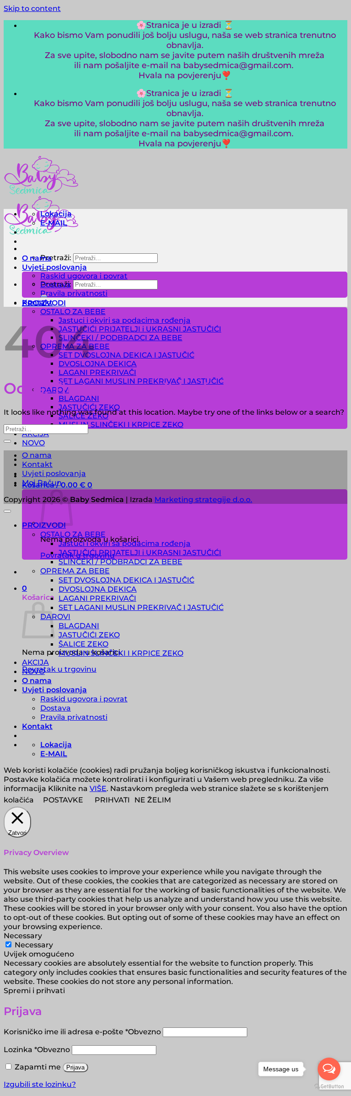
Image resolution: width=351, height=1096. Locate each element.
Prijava (75, 1067)
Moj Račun (42, 482)
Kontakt (37, 302)
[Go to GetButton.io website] (329, 1087)
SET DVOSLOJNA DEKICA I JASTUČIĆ (126, 355)
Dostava (55, 284)
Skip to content (32, 8)
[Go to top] (7, 511)
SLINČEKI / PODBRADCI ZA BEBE (120, 337)
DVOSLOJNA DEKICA (97, 363)
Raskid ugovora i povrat (84, 276)
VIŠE (98, 788)
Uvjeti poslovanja (54, 267)
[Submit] (7, 441)
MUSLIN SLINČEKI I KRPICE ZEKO (120, 424)
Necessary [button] (23, 935)
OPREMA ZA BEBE (75, 570)
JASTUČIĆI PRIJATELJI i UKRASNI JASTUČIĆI (139, 329)
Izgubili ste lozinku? (40, 1084)
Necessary (34, 944)
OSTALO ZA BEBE (73, 311)
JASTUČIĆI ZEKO (89, 634)
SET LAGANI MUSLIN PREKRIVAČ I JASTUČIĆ (140, 607)
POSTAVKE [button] (63, 799)
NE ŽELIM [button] (152, 799)
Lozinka (37, 1049)
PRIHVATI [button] (112, 799)
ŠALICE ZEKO (83, 643)
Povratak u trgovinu (59, 669)
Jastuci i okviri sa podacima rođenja (124, 320)
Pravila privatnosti (73, 293)
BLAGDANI (78, 398)
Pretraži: (55, 257)
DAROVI (55, 616)
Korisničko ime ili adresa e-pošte (82, 1031)
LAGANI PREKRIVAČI (97, 372)
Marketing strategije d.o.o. (203, 499)
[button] (24, 588)
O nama (37, 257)
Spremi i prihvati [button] (34, 990)
